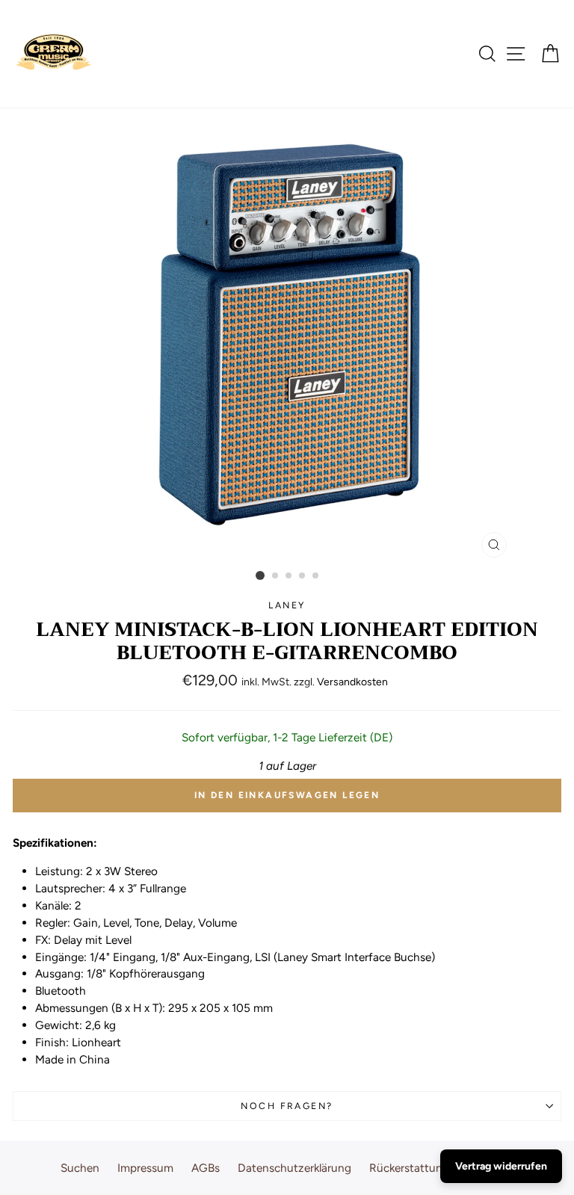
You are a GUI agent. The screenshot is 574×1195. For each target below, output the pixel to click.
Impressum (145, 1168)
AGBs (205, 1168)
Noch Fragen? (287, 1105)
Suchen (80, 1168)
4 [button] (302, 576)
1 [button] (260, 575)
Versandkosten (352, 682)
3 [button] (289, 576)
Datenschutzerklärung (294, 1168)
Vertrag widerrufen (501, 1166)
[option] (287, 336)
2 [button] (276, 576)
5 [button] (316, 576)
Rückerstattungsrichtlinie (434, 1168)
